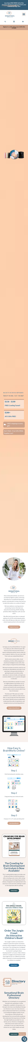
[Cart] (22, 21)
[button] (24, 14)
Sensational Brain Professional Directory (14, 995)
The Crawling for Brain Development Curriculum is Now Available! (14, 867)
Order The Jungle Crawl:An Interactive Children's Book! (14, 934)
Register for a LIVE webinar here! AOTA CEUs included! (14, 27)
